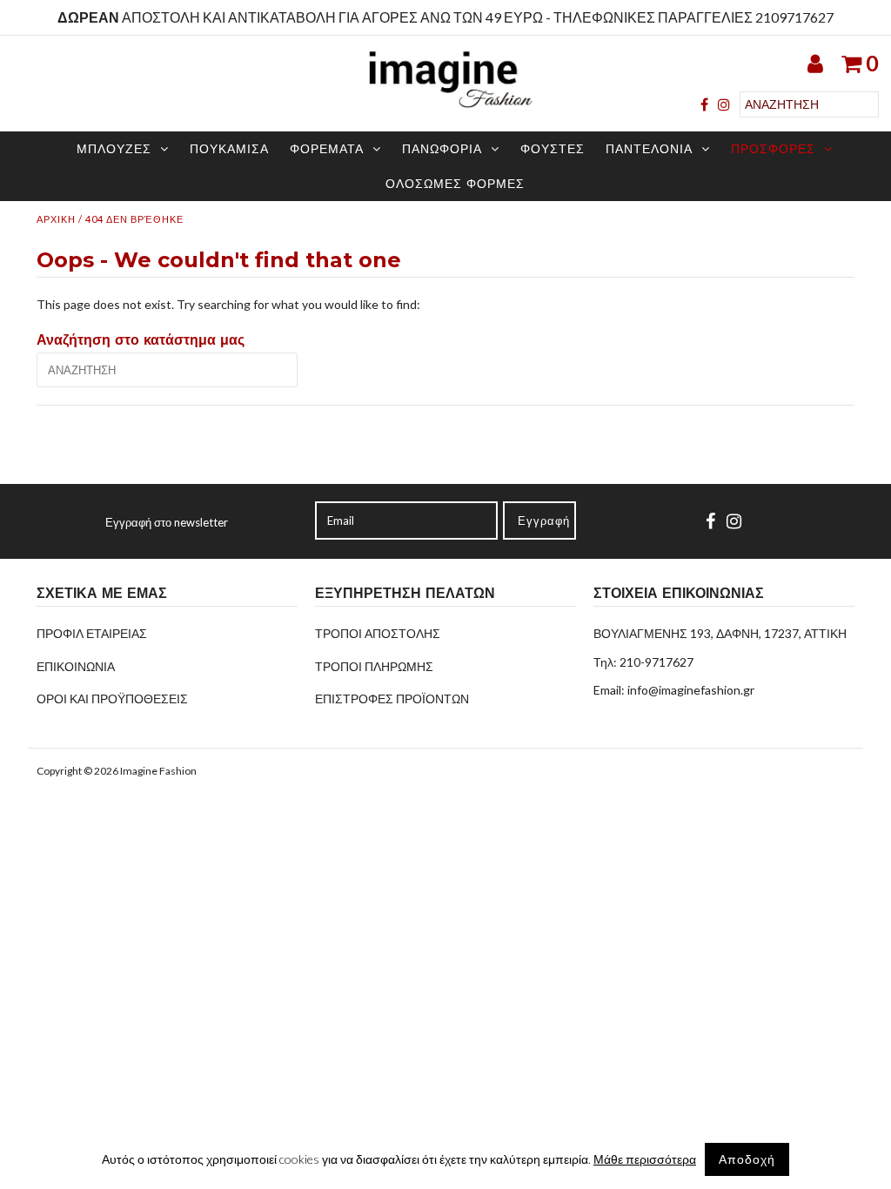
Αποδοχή (747, 1159)
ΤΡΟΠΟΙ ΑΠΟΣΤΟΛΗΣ (377, 633)
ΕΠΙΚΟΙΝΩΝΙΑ (76, 666)
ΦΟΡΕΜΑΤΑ (327, 149)
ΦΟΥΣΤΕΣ (552, 149)
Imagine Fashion (158, 770)
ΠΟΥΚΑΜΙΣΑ (229, 149)
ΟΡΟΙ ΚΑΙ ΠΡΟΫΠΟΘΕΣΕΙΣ (112, 698)
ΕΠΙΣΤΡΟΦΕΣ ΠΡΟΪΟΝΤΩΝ (392, 698)
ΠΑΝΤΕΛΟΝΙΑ (649, 149)
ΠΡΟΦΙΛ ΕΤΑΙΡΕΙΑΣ (92, 633)
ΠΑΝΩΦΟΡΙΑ (442, 149)
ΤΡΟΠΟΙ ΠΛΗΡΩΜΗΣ (374, 666)
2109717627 (794, 17)
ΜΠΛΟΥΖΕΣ (114, 149)
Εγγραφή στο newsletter (166, 522)
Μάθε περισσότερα (644, 1159)
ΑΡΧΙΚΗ (56, 219)
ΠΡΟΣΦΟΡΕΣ (773, 149)
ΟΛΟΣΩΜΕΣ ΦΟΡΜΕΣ (455, 184)
